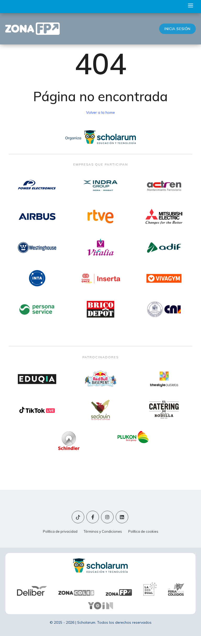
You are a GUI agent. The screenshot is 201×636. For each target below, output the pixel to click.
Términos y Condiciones (103, 531)
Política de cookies (143, 531)
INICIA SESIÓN (177, 28)
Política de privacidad (60, 531)
